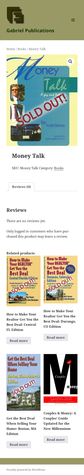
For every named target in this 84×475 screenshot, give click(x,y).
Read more (19, 340)
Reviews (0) (21, 186)
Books (22, 49)
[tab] (21, 186)
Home (10, 49)
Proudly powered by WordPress (25, 470)
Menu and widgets (73, 24)
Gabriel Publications (30, 30)
